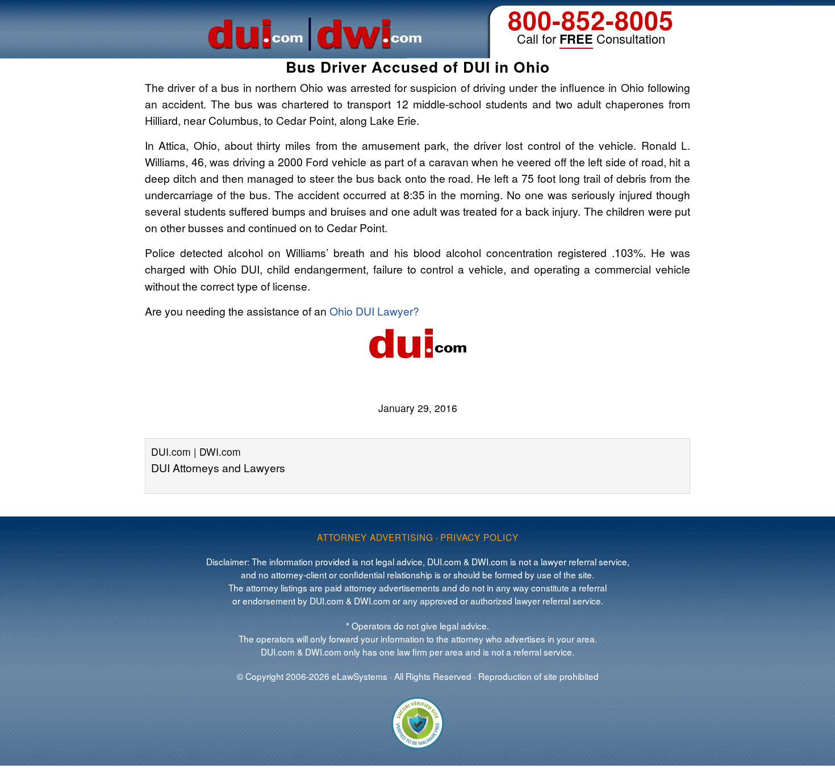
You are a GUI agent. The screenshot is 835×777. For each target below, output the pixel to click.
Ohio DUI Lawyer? (374, 310)
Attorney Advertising (375, 537)
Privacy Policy (479, 537)
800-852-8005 (591, 19)
